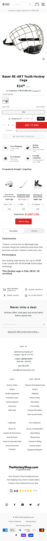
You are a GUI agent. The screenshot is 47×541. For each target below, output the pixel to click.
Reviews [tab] (34, 231)
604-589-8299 (23, 366)
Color (7, 94)
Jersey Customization (35, 429)
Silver (5, 100)
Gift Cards (12, 410)
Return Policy (35, 397)
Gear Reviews (12, 437)
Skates (12, 389)
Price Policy (35, 406)
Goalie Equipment (12, 393)
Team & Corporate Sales (12, 441)
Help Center (35, 379)
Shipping (35, 393)
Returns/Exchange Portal (35, 385)
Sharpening (35, 437)
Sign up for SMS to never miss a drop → (23, 332)
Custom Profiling (35, 441)
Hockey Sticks (12, 385)
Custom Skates (35, 445)
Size (5, 107)
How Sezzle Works (35, 414)
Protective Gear (12, 397)
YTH (23, 112)
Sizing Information (35, 410)
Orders (35, 389)
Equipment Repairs (35, 449)
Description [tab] (14, 231)
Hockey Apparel (12, 402)
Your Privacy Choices (23, 525)
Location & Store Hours (12, 433)
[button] (23, 91)
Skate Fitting (35, 433)
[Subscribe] (43, 324)
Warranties (35, 402)
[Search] (30, 4)
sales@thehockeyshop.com (23, 370)
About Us (12, 429)
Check (41, 118)
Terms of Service (14, 521)
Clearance (12, 406)
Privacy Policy (31, 521)
